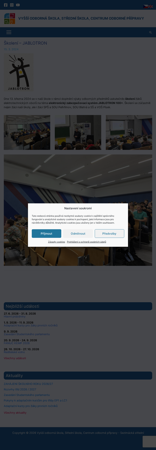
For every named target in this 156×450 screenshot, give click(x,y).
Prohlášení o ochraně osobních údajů (86, 241)
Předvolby (109, 233)
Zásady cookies (56, 241)
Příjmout (46, 233)
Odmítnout (78, 233)
